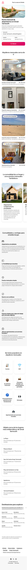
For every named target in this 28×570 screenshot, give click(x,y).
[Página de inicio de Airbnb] (3, 2)
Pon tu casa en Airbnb (18, 2)
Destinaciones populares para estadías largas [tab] (13, 507)
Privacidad (10, 563)
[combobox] (13, 34)
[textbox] (7, 39)
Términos (16, 563)
